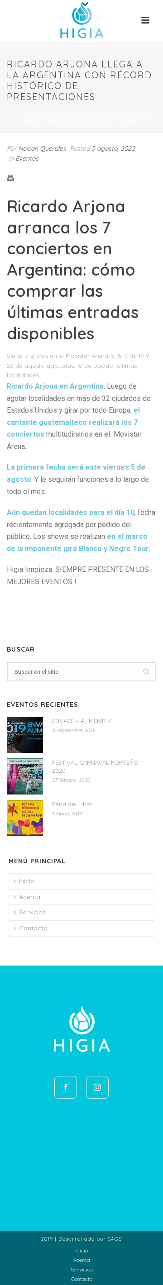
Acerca (29, 897)
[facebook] (65, 1087)
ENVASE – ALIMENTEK (81, 720)
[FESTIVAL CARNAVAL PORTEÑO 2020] (25, 776)
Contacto (33, 928)
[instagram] (97, 1087)
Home (22, 116)
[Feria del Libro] (25, 818)
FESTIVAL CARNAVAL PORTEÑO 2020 (95, 766)
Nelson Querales (42, 148)
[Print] (15, 177)
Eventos (49, 116)
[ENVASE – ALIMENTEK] (25, 735)
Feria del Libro (72, 804)
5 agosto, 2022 (113, 148)
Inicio (26, 881)
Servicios (32, 912)
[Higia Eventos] (81, 20)
